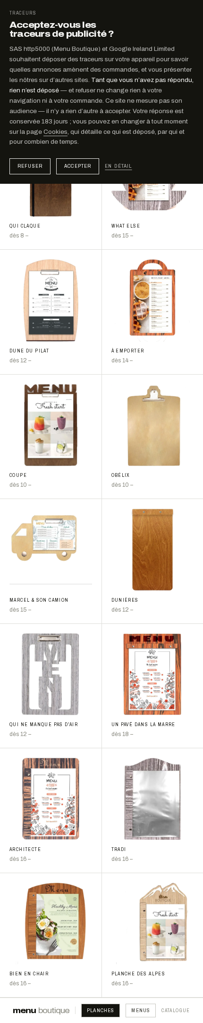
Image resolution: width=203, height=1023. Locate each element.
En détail (118, 166)
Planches (100, 1010)
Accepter (77, 166)
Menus (140, 1010)
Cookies (55, 131)
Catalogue (175, 1010)
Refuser (29, 166)
